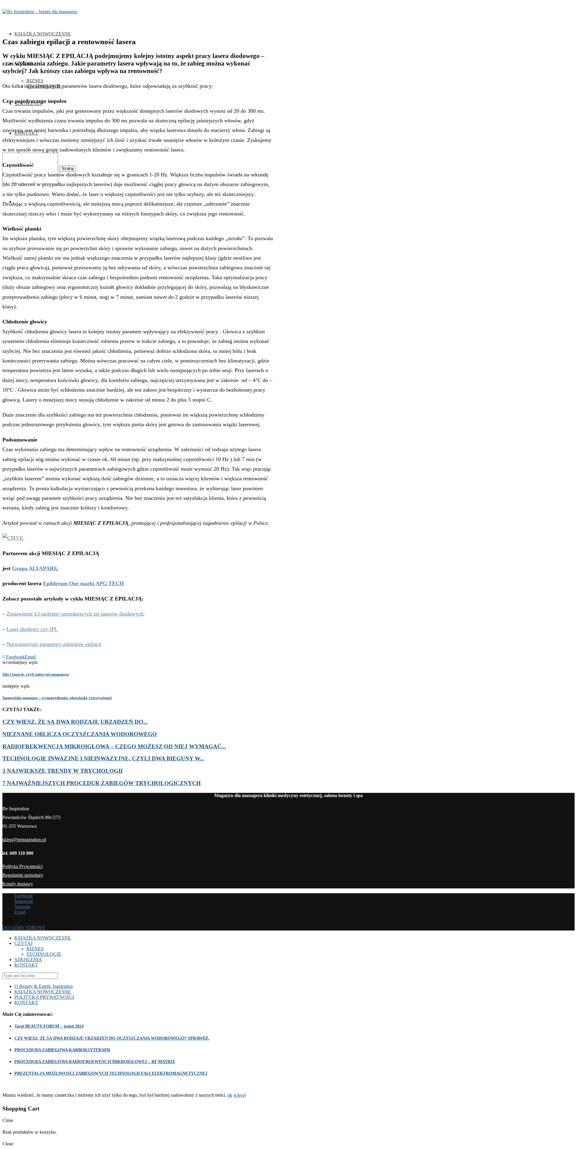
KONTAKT (26, 964)
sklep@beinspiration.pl (24, 839)
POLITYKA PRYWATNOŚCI (44, 997)
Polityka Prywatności (22, 866)
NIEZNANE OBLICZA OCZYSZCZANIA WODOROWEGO (79, 734)
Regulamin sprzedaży (22, 875)
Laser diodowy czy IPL (32, 629)
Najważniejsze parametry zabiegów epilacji (54, 644)
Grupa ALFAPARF (34, 568)
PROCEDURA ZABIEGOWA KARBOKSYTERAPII (62, 1050)
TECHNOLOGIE (43, 954)
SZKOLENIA (28, 959)
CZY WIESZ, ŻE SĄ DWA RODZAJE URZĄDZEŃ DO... (75, 722)
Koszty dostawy (17, 883)
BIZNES (35, 80)
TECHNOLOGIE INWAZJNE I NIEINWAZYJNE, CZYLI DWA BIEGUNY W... (103, 758)
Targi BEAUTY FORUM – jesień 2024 (49, 1026)
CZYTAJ (23, 943)
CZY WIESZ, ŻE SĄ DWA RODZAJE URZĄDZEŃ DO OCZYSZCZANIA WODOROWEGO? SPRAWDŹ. (111, 1038)
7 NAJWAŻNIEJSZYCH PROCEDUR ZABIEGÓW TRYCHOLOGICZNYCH (101, 783)
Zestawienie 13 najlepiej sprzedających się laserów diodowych (75, 614)
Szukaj (68, 168)
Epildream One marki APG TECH (83, 583)
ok (229, 1095)
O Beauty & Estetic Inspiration (43, 986)
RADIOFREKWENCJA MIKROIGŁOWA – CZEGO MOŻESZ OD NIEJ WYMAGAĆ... (114, 746)
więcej (240, 1095)
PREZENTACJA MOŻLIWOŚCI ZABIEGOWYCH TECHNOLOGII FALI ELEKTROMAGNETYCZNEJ (110, 1073)
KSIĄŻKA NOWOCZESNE (42, 33)
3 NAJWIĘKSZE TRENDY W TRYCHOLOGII (62, 771)
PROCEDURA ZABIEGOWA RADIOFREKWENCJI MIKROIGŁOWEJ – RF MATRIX (94, 1061)
